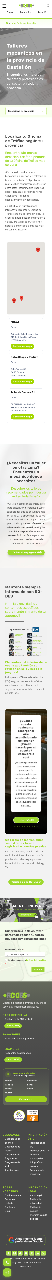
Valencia (9, 1084)
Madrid (8, 1080)
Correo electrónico (14, 949)
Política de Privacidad (36, 960)
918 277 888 (12, 1059)
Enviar (38, 969)
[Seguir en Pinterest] (43, 1253)
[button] (21, 298)
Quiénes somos (13, 1195)
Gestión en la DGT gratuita (19, 1019)
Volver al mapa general (26, 552)
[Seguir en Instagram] (14, 1253)
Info (13, 23)
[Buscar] (48, 6)
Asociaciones (12, 1170)
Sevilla (30, 1084)
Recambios (25, 12)
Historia (9, 1203)
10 (37, 826)
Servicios (10, 1199)
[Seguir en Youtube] (26, 1253)
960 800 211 (12, 1025)
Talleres (21, 23)
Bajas (10, 12)
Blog (7, 1211)
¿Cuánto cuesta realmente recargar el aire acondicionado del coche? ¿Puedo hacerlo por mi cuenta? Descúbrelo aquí (26, 739)
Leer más (25, 820)
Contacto (10, 1207)
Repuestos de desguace (18, 1053)
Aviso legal (36, 1195)
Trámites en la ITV (39, 1150)
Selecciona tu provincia (21, 111)
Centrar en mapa (22, 346)
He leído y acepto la (25, 962)
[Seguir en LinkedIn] (37, 1253)
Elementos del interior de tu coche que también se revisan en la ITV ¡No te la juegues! (26, 667)
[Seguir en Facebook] (8, 1253)
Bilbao (30, 1088)
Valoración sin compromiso (19, 1038)
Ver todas (25, 1099)
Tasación (42, 12)
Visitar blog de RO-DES (24, 882)
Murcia (8, 1092)
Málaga (8, 1088)
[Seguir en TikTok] (20, 1253)
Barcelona (32, 1080)
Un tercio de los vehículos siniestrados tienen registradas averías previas (25, 843)
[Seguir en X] (31, 1253)
